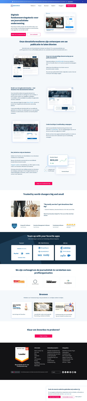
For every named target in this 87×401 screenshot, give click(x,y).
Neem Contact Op (38, 350)
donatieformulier (60, 61)
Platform (33, 5)
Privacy (36, 360)
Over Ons (36, 352)
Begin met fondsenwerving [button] (18, 34)
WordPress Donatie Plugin (68, 350)
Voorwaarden (37, 359)
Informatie (37, 348)
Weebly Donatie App (67, 357)
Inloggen (61, 5)
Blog (35, 354)
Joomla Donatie (66, 360)
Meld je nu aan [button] (71, 5)
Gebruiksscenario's (52, 348)
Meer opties (78, 396)
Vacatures (36, 355)
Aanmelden (70, 1)
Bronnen (46, 5)
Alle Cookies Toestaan (54, 396)
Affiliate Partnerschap (39, 364)
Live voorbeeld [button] (33, 34)
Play (25, 208)
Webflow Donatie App (67, 359)
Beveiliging (37, 362)
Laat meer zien (67, 394)
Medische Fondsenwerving (53, 352)
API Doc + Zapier (66, 362)
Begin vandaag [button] (43, 336)
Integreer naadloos (15, 165)
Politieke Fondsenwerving (53, 350)
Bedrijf (53, 5)
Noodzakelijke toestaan (68, 396)
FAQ (35, 357)
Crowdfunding (54, 129)
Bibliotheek (37, 365)
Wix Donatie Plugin (67, 355)
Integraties (65, 348)
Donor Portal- (30, 102)
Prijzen (39, 5)
